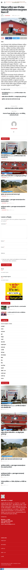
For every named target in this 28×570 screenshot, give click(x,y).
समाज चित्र (3, 365)
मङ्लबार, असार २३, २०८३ (11, 196)
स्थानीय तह (3, 375)
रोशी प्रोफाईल (3, 355)
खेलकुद (2, 336)
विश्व (2, 360)
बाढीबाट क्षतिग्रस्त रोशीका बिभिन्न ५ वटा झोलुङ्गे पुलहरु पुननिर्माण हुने (14, 96)
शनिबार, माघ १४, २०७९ (16, 15)
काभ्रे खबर (3, 331)
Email (3, 247)
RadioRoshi (7, 15)
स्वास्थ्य (2, 378)
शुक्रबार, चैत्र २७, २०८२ (11, 309)
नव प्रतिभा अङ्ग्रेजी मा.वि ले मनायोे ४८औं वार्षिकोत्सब (16, 312)
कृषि (1, 334)
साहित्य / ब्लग (3, 370)
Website (3, 253)
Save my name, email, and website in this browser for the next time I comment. (14, 260)
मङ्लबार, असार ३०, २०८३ (11, 159)
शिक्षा (2, 362)
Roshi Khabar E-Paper (7, 153)
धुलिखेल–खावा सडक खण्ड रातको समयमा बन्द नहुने (11, 99)
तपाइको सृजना (3, 344)
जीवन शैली (3, 342)
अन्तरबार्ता (2, 326)
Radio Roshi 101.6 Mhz (8, 563)
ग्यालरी (2, 339)
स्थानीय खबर (3, 373)
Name (3, 241)
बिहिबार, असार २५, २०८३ (11, 177)
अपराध (2, 329)
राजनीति (2, 349)
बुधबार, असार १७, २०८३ (11, 203)
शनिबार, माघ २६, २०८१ (11, 314)
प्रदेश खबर (3, 347)
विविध (2, 357)
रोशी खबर (2, 352)
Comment (4, 224)
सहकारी (2, 368)
